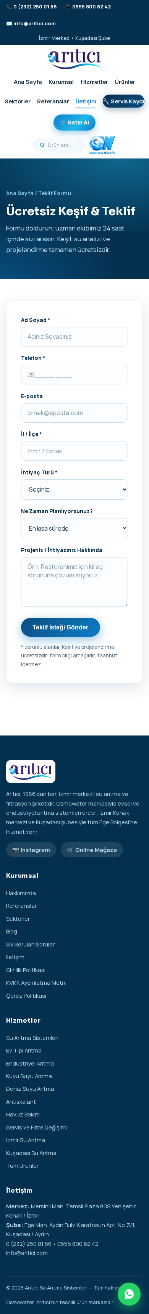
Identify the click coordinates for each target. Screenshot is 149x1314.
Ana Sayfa (28, 81)
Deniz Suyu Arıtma (30, 1088)
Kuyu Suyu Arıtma (29, 1076)
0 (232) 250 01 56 (35, 6)
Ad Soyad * (35, 320)
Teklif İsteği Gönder (60, 627)
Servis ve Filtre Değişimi (36, 1127)
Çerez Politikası (26, 995)
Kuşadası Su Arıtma (31, 1153)
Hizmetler (94, 81)
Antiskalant (21, 1101)
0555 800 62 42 (91, 6)
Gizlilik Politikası (25, 970)
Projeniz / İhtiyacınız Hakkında (61, 550)
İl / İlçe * (31, 434)
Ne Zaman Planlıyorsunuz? (57, 511)
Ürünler (125, 81)
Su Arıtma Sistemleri (32, 1037)
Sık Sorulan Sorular (30, 944)
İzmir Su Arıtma (25, 1140)
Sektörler (18, 101)
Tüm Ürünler (22, 1165)
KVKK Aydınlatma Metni (36, 982)
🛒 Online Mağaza (92, 849)
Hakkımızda (21, 893)
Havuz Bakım (23, 1114)
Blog (11, 931)
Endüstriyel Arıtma (30, 1063)
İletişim (86, 101)
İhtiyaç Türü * (39, 472)
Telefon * (33, 357)
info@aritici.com (34, 23)
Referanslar (53, 101)
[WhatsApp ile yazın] (129, 1294)
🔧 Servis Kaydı (123, 101)
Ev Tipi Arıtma (24, 1050)
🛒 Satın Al (74, 122)
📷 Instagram (31, 849)
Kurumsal (61, 81)
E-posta (32, 396)
